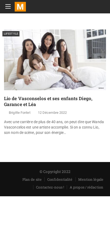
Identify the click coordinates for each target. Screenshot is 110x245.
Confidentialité (60, 179)
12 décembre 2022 (52, 113)
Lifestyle (11, 33)
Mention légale (90, 179)
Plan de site (32, 179)
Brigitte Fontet (19, 113)
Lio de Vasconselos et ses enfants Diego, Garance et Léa (48, 101)
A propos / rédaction (86, 187)
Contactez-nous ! (50, 187)
